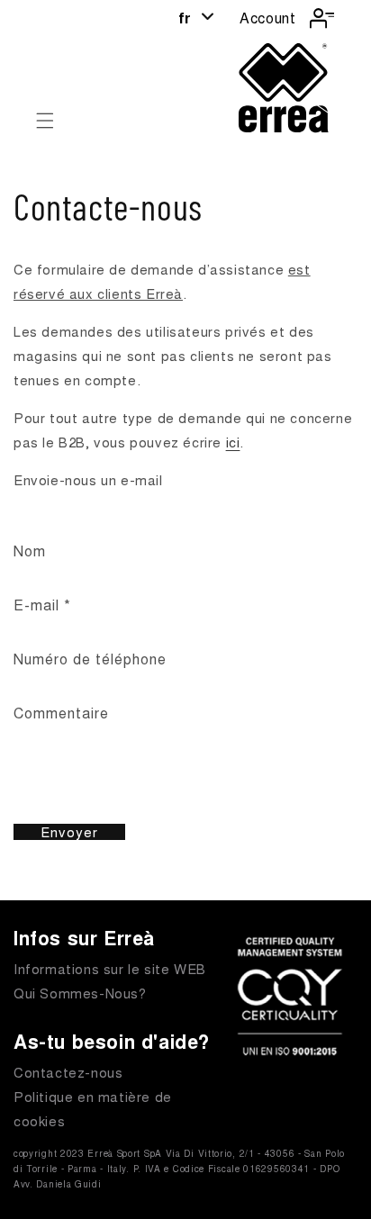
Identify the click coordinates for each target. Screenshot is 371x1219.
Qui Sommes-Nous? (80, 992)
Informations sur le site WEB (110, 968)
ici (233, 441)
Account (267, 17)
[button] (45, 120)
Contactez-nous (68, 1071)
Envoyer (69, 832)
